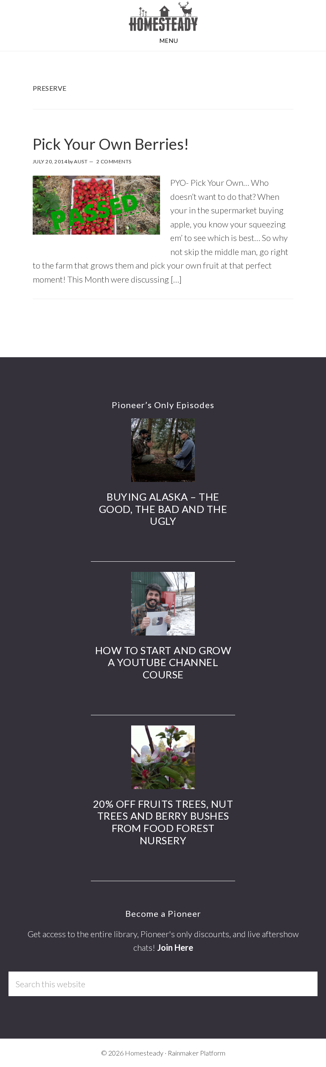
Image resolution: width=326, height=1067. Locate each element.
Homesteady (163, 16)
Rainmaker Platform (196, 1053)
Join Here (175, 947)
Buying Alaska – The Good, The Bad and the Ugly (163, 508)
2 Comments (114, 161)
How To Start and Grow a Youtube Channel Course (163, 662)
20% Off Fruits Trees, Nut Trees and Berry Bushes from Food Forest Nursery (163, 822)
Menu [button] (169, 40)
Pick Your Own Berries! (111, 143)
